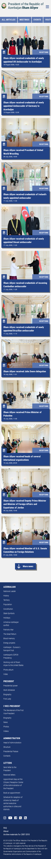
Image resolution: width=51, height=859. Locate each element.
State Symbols (8, 613)
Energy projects (9, 643)
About (5, 831)
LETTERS (7, 763)
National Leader (9, 591)
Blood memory (9, 638)
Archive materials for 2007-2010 (16, 834)
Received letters (9, 775)
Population (7, 604)
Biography (7, 694)
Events (37, 19)
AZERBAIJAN (9, 587)
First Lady (7, 699)
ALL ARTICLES (8, 19)
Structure (6, 747)
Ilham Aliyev (30, 8)
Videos (6, 731)
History (6, 595)
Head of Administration (12, 742)
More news (28, 566)
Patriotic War (8, 630)
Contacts (6, 756)
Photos (6, 726)
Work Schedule (9, 690)
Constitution (8, 609)
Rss (25, 817)
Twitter (20, 817)
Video (5, 674)
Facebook (15, 817)
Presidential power (10, 686)
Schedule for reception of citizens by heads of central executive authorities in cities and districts (12, 803)
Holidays (6, 618)
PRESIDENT (8, 681)
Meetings (24, 19)
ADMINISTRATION (11, 738)
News (5, 722)
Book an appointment (11, 793)
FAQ (5, 828)
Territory (6, 600)
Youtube (10, 817)
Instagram (4, 817)
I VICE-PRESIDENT (11, 706)
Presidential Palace (10, 751)
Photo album (8, 670)
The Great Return (9, 634)
